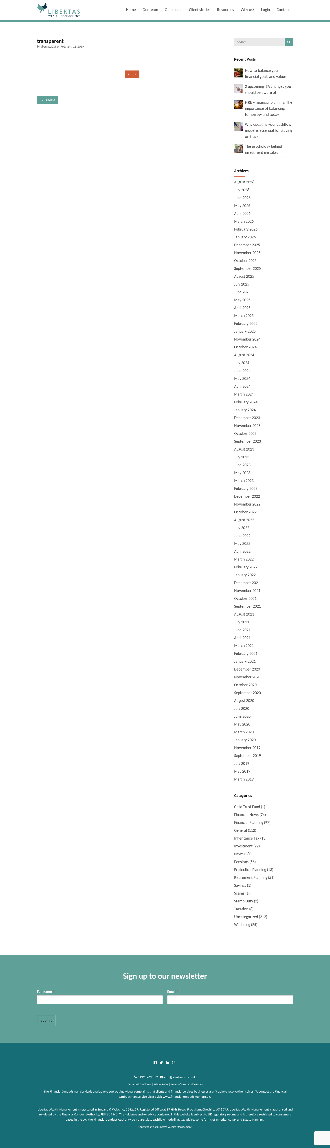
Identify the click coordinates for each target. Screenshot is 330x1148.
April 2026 (242, 214)
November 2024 (247, 339)
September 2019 (247, 756)
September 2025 (247, 269)
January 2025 (245, 332)
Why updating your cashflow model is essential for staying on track (268, 131)
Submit (46, 1020)
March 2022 (244, 559)
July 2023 (241, 457)
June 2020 (242, 717)
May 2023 (242, 473)
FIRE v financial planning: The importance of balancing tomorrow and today (268, 109)
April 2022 (242, 552)
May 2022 (242, 544)
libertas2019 (49, 46)
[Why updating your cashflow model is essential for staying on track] (238, 127)
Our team (150, 10)
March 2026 (244, 222)
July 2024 (241, 363)
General (240, 831)
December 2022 (247, 497)
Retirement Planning (250, 878)
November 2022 (247, 504)
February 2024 (245, 402)
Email (172, 992)
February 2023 (245, 489)
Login (265, 10)
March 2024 (244, 394)
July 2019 (241, 764)
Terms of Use (178, 1084)
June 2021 (242, 630)
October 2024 (245, 347)
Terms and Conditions (139, 1084)
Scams (239, 893)
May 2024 (242, 379)
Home (131, 10)
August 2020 (244, 701)
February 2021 (245, 654)
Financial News (246, 815)
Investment (243, 846)
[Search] (289, 42)
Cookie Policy (195, 1084)
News (238, 854)
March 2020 (244, 732)
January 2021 (245, 662)
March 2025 (244, 316)
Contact (283, 10)
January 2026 (245, 237)
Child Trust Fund (247, 807)
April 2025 (242, 308)
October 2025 (245, 261)
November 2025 (247, 253)
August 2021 (244, 614)
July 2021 (241, 622)
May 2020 (242, 724)
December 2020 (247, 669)
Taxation (241, 909)
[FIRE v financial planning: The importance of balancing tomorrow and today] (238, 105)
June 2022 (242, 536)
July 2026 (241, 190)
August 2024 (244, 355)
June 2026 (242, 198)
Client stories (199, 10)
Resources (225, 10)
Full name (46, 992)
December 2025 (247, 245)
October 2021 (245, 599)
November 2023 (247, 426)
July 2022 (241, 528)
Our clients (173, 10)
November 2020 (247, 677)
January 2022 (245, 575)
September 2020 (247, 693)
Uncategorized (246, 917)
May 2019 (242, 772)
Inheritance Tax (246, 838)
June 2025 (242, 292)
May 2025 (242, 300)
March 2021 (244, 646)
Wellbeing (242, 925)
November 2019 (247, 748)
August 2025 (244, 277)
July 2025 (241, 284)
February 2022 (245, 567)
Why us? (247, 10)
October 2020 (245, 685)
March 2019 (244, 779)
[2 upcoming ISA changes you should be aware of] (238, 89)
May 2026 (242, 206)
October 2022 (245, 512)
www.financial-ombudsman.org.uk (186, 1097)
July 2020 (241, 709)
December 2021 (247, 583)
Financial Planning (248, 823)
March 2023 (244, 481)
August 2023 (244, 449)
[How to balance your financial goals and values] (238, 73)
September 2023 (247, 442)
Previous (49, 100)
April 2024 (242, 387)
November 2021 (247, 591)
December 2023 (247, 418)
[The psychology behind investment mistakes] (238, 149)
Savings (240, 886)
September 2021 (247, 607)
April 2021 (242, 638)
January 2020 (245, 740)
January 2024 (245, 410)
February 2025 (245, 324)
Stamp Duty (243, 901)
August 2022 (244, 520)
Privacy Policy (161, 1084)
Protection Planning (250, 870)
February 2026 (245, 229)
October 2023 (245, 434)
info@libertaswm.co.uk (180, 1077)
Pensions (241, 862)
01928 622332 (148, 1077)
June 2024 (242, 371)
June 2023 (242, 465)
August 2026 (244, 182)
